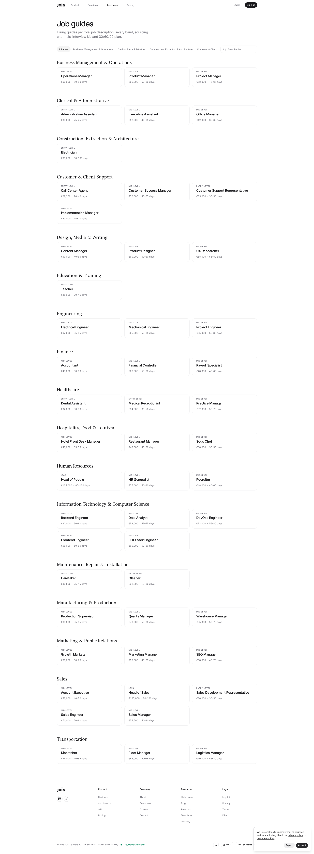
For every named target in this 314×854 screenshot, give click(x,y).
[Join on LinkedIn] (59, 799)
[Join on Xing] (66, 799)
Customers (145, 803)
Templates (186, 815)
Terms (225, 809)
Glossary (185, 821)
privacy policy (295, 835)
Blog (183, 803)
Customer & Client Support (211, 49)
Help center (187, 797)
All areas (64, 49)
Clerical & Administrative (131, 49)
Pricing (130, 5)
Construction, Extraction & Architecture (171, 49)
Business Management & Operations (93, 49)
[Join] (61, 5)
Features (102, 797)
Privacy (226, 803)
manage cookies (265, 838)
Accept (302, 845)
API (100, 809)
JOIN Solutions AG (72, 844)
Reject (289, 845)
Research (186, 809)
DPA (224, 815)
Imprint (226, 797)
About (143, 797)
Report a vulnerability (108, 844)
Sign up (251, 4)
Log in (237, 4)
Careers (144, 809)
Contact (144, 815)
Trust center (89, 844)
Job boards (104, 803)
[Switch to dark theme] (216, 844)
